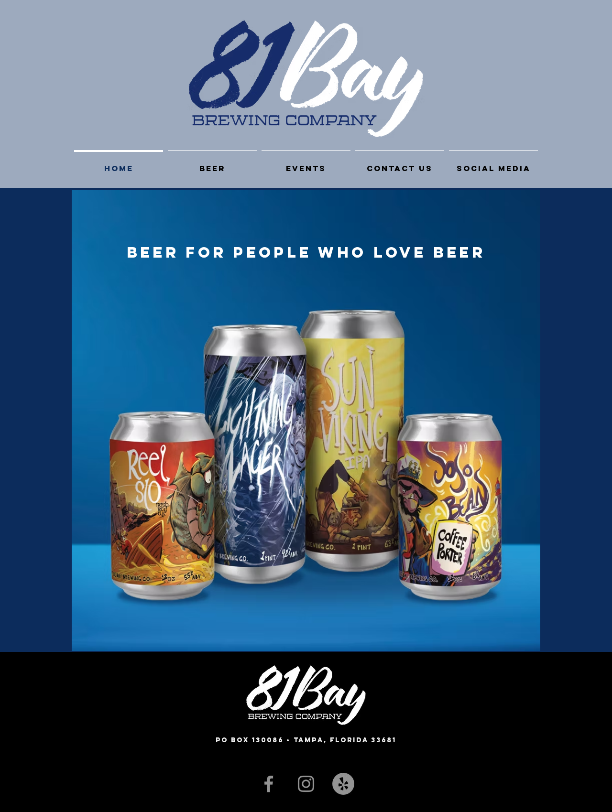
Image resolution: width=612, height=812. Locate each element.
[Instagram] (306, 784)
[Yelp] (343, 784)
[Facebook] (269, 784)
